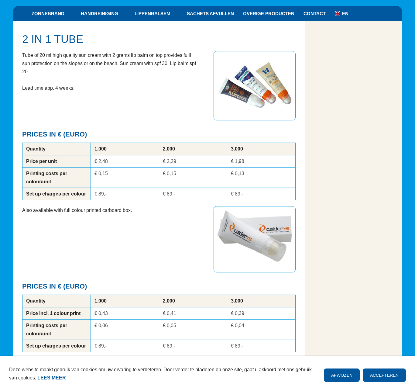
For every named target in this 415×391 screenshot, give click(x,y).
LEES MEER (51, 377)
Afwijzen (341, 375)
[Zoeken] (395, 13)
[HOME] (20, 13)
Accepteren (384, 375)
